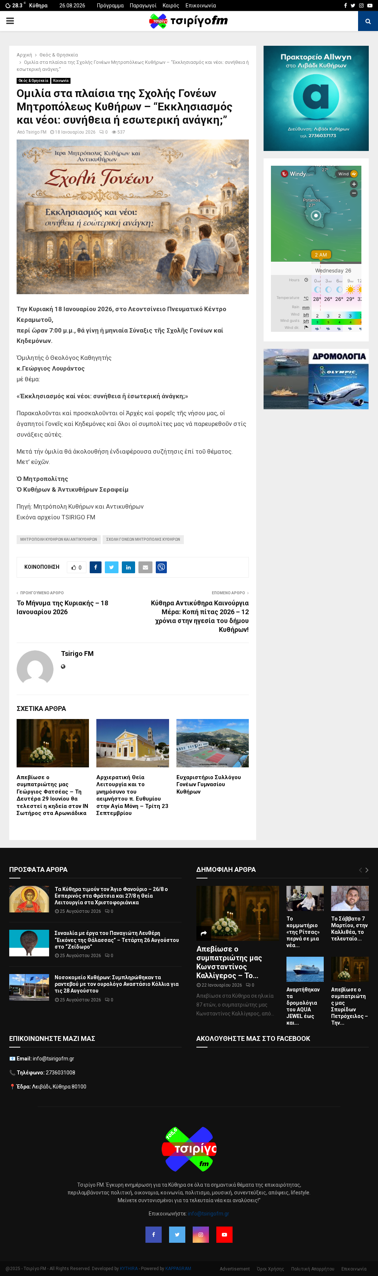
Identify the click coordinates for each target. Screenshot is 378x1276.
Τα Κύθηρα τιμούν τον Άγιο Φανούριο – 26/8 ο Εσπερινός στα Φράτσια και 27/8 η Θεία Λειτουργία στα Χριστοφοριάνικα (111, 895)
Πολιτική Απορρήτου (312, 1269)
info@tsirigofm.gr (208, 1214)
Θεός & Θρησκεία (33, 81)
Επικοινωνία (201, 5)
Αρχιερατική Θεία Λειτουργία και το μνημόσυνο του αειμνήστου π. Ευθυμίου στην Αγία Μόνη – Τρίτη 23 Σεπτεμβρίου (132, 795)
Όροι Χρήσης (270, 1269)
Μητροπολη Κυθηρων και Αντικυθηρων (58, 539)
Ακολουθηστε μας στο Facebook (253, 1038)
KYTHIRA (129, 1268)
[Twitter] (177, 1235)
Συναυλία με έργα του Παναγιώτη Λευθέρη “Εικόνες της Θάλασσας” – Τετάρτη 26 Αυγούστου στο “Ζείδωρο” (117, 939)
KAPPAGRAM (178, 1268)
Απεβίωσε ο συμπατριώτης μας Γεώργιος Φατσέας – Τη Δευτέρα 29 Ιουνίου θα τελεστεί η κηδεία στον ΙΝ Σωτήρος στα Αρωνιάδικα (52, 795)
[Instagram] (201, 1235)
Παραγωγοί (143, 5)
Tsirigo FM (36, 132)
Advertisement (235, 1269)
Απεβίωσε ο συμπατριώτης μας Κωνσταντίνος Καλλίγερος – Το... (229, 962)
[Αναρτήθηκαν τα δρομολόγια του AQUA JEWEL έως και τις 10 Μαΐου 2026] (305, 969)
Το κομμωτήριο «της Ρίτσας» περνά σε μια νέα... (303, 932)
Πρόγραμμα (110, 5)
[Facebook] (153, 1235)
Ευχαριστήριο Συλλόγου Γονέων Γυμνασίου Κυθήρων (208, 784)
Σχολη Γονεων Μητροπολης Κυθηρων (143, 539)
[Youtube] (224, 1235)
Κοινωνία (61, 81)
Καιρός (171, 5)
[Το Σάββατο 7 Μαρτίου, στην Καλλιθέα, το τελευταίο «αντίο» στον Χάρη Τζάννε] (350, 898)
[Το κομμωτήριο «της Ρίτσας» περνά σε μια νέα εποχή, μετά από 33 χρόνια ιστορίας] (305, 898)
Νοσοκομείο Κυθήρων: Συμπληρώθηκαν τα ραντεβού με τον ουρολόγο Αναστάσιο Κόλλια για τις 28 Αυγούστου (117, 984)
